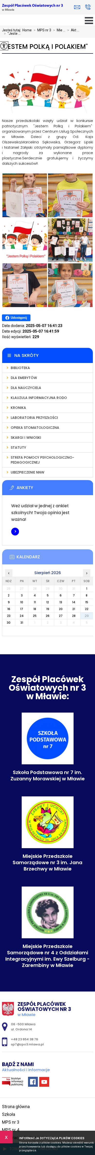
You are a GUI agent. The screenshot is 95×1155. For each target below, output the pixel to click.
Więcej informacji (15, 531)
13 (60, 602)
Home (27, 30)
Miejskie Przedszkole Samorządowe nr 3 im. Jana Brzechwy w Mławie (47, 862)
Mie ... (59, 30)
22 (86, 609)
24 (22, 616)
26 (47, 616)
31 (21, 623)
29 (87, 616)
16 (8, 609)
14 (73, 602)
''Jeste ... (12, 33)
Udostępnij (19, 317)
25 (35, 616)
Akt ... (73, 30)
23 (8, 616)
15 (86, 602)
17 (21, 609)
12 (47, 602)
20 (61, 609)
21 (73, 609)
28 (74, 616)
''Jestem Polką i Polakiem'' (45, 47)
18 (34, 609)
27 (61, 616)
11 (35, 602)
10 (21, 602)
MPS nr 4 (10, 1129)
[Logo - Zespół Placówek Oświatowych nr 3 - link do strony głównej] (32, 8)
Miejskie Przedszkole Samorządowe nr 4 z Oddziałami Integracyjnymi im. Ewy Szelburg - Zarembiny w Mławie (47, 955)
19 (47, 609)
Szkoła (8, 1114)
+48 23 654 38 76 (88, 7)
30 (8, 623)
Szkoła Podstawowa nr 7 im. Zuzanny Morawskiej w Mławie (47, 775)
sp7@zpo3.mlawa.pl (78, 7)
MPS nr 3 (42, 30)
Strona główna (16, 1106)
